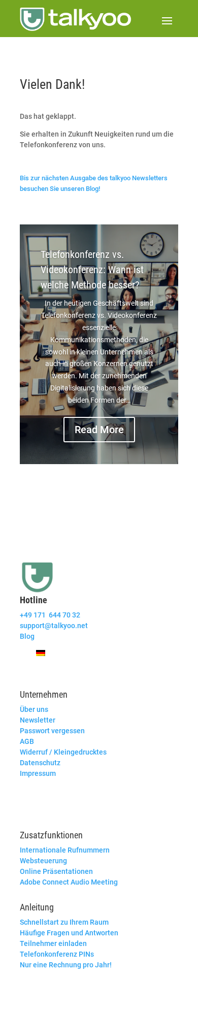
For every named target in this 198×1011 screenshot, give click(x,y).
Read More (99, 429)
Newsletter (37, 720)
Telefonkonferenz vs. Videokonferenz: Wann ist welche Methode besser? (92, 269)
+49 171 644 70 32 (50, 615)
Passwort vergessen (52, 731)
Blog (27, 636)
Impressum (38, 773)
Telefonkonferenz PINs (57, 954)
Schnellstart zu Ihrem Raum (64, 922)
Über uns (34, 709)
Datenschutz (40, 763)
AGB (27, 741)
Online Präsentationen (56, 871)
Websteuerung (43, 861)
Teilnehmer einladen (53, 943)
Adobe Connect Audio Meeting (69, 882)
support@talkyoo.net (54, 626)
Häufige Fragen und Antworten (69, 933)
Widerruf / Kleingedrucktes (63, 752)
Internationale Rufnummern (65, 850)
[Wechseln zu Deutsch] (40, 652)
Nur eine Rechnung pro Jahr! (66, 965)
